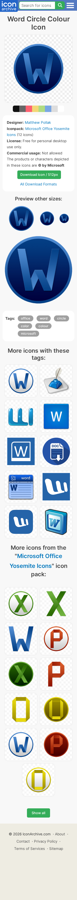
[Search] (60, 5)
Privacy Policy (45, 841)
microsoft (28, 333)
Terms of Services (29, 848)
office (25, 318)
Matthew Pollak (38, 122)
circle (61, 318)
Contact (23, 841)
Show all (38, 813)
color (25, 326)
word (43, 318)
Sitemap (56, 848)
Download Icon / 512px (39, 174)
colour (43, 326)
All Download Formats (38, 184)
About (60, 834)
